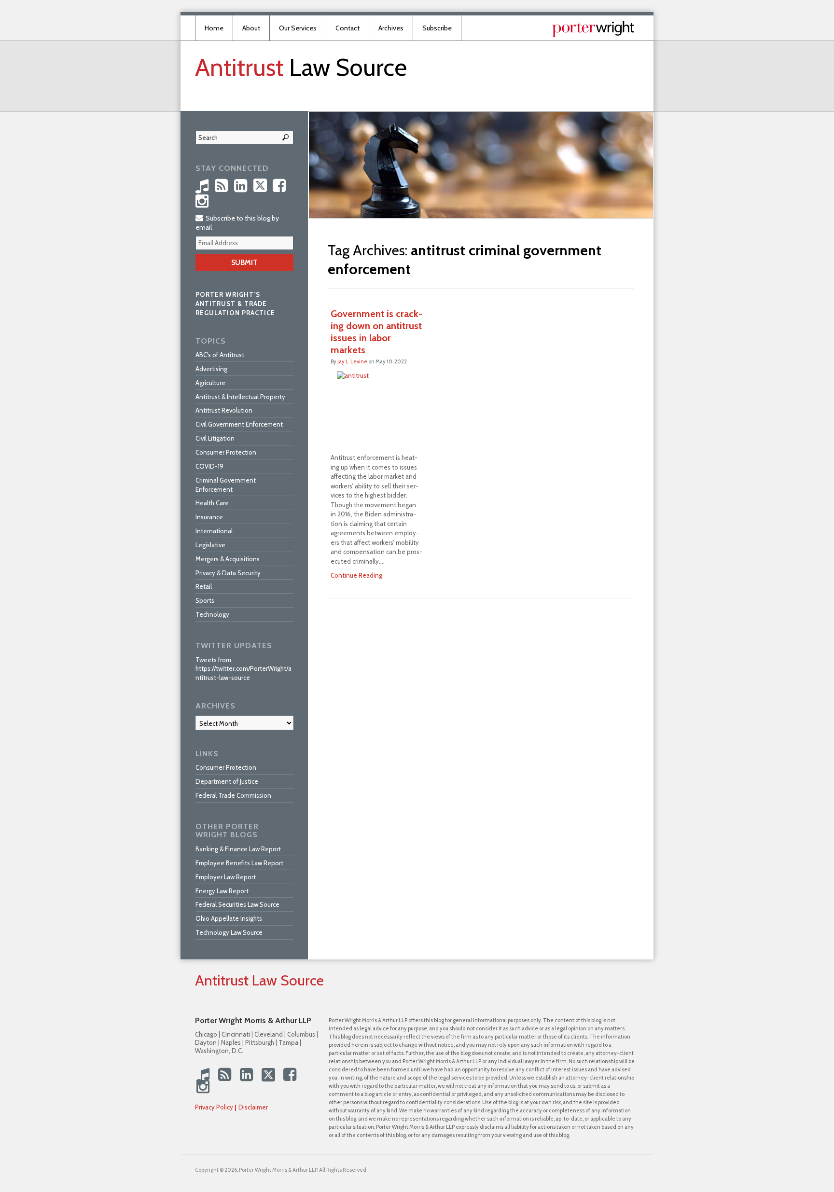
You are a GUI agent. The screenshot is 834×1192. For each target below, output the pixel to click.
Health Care (212, 503)
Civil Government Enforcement (239, 424)
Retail (203, 586)
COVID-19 (209, 466)
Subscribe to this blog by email (237, 223)
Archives (390, 28)
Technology (212, 614)
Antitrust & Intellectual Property (240, 397)
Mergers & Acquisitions (227, 559)
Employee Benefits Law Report (239, 863)
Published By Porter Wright (593, 29)
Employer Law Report (225, 877)
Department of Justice (226, 781)
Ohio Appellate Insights (228, 918)
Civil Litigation (215, 438)
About (251, 28)
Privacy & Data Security (228, 573)
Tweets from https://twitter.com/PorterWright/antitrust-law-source (243, 669)
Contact (347, 28)
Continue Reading (356, 575)
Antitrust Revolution (223, 410)
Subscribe (437, 28)
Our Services (298, 28)
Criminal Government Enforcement (225, 484)
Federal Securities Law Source (237, 904)
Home (214, 28)
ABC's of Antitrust (219, 355)
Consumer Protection (225, 452)
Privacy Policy (214, 1107)
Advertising (211, 369)
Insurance (209, 517)
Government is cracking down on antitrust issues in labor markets (376, 332)
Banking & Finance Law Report (238, 849)
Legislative (210, 545)
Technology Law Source (229, 932)
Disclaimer (253, 1107)
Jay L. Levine (352, 361)
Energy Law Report (222, 891)
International (214, 531)
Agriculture (210, 383)
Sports (204, 600)
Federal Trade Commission (233, 795)
